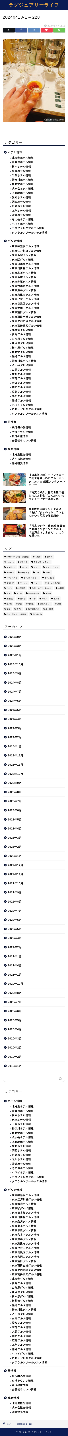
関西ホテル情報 (21, 201)
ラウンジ (10, 583)
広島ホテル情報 (21, 206)
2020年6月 (15, 1011)
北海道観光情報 (21, 454)
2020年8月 (15, 992)
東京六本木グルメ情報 (25, 286)
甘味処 (31, 604)
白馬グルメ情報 (21, 369)
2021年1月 (15, 974)
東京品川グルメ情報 (24, 273)
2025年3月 (15, 645)
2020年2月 (15, 1047)
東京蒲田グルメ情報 (24, 312)
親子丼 (19, 609)
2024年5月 (15, 710)
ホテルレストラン (31, 578)
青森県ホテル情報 (23, 162)
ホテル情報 (15, 152)
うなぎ (38, 557)
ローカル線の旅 (53, 583)
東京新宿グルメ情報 (24, 255)
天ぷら (19, 593)
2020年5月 (15, 1020)
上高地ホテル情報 (23, 193)
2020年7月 (15, 1002)
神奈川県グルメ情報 (24, 361)
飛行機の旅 (37, 614)
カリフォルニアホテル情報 (28, 228)
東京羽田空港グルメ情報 (27, 317)
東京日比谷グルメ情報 (25, 268)
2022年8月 (15, 901)
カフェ (24, 567)
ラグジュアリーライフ (34, 5)
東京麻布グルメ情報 (24, 277)
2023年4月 (15, 828)
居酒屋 (48, 593)
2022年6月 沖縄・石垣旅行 (18, 557)
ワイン (9, 588)
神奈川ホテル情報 (23, 179)
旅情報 (12, 421)
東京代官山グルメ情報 (25, 299)
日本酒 (23, 599)
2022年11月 (15, 874)
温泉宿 (56, 599)
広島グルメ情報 (21, 391)
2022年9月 (15, 892)
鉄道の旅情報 (20, 436)
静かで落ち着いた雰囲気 (16, 614)
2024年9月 (15, 673)
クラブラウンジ (52, 567)
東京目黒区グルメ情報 (25, 303)
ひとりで (23, 562)
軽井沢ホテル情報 (23, 184)
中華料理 (22, 588)
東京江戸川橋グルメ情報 (27, 250)
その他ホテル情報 (23, 219)
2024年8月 (15, 682)
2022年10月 (15, 883)
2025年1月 (15, 655)
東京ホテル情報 (21, 171)
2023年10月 (15, 773)
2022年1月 (15, 956)
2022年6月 (15, 919)
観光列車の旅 (33, 609)
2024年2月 (15, 737)
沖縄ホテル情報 (21, 215)
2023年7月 (15, 801)
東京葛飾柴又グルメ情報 (27, 325)
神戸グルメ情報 (21, 387)
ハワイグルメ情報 (23, 405)
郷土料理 (49, 609)
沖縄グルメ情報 (21, 400)
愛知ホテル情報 (21, 197)
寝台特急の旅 (33, 593)
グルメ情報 (15, 240)
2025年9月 (15, 636)
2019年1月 (15, 1065)
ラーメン (23, 583)
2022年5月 (15, 929)
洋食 (34, 599)
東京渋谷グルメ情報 (24, 290)
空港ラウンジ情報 (23, 432)
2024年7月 (15, 691)
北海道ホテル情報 (23, 157)
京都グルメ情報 (21, 378)
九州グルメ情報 (21, 396)
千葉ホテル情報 (21, 175)
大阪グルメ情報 (21, 383)
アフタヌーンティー (42, 562)
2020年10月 (15, 983)
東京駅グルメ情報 (23, 259)
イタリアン (11, 567)
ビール (48, 572)
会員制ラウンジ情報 (24, 440)
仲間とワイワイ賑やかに (42, 588)
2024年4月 (15, 719)
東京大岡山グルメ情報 (25, 308)
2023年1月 (15, 855)
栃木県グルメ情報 (23, 347)
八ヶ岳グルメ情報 (23, 365)
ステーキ (10, 572)
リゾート (37, 583)
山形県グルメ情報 (23, 339)
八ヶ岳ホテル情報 (23, 188)
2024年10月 (15, 664)
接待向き (10, 599)
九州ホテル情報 (21, 210)
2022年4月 (15, 938)
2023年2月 (15, 846)
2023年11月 (15, 764)
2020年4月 (15, 1029)
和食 (8, 593)
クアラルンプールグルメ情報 (29, 413)
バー (37, 572)
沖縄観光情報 (20, 463)
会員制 (61, 588)
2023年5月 (15, 819)
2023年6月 (15, 810)
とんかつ (10, 562)
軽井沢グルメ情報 (23, 352)
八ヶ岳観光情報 (21, 458)
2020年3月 (15, 1038)
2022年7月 (15, 910)
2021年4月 (15, 965)
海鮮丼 (44, 599)
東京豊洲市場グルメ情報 (27, 321)
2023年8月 (15, 792)
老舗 (59, 604)
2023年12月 (15, 755)
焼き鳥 (9, 604)
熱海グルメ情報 (21, 356)
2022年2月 (15, 947)
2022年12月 (15, 865)
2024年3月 (15, 728)
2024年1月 (15, 746)
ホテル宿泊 (49, 578)
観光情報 (13, 448)
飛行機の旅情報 (21, 427)
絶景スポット (45, 604)
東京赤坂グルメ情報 (24, 281)
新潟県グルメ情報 (23, 343)
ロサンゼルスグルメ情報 (27, 409)
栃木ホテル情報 (21, 166)
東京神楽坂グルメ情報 (25, 246)
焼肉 (20, 604)
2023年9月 (15, 782)
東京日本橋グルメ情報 (25, 264)
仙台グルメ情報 (21, 334)
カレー (36, 567)
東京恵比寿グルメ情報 (25, 295)
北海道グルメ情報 (23, 330)
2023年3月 (15, 837)
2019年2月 (15, 1056)
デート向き (24, 572)
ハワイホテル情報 (23, 223)
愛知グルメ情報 (21, 374)
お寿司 (49, 557)
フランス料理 (12, 578)
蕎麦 (8, 609)
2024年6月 (15, 700)
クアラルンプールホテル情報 (29, 232)
